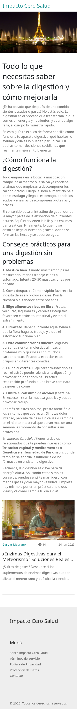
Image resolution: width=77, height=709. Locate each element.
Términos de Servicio (25, 658)
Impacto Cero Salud (26, 5)
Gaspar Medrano (14, 544)
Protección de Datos (24, 670)
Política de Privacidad (25, 664)
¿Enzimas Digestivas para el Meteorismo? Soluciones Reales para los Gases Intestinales (35, 556)
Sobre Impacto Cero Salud (29, 653)
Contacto (16, 675)
